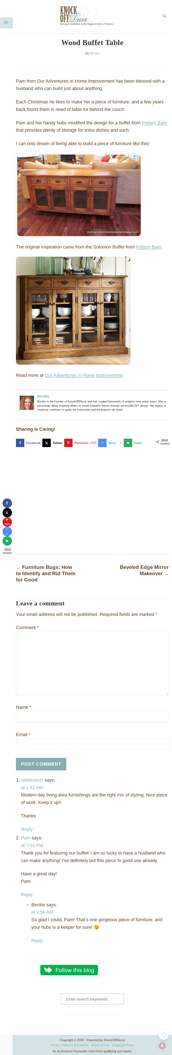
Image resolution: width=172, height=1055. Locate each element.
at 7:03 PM (32, 845)
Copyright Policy (123, 1045)
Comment (27, 627)
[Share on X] (7, 512)
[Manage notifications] (162, 1045)
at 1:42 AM (32, 787)
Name (23, 707)
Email (23, 734)
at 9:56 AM (42, 912)
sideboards (32, 780)
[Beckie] (27, 402)
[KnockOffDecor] (89, 16)
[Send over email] (7, 541)
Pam (25, 837)
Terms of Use (100, 1045)
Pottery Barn (154, 122)
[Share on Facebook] (7, 503)
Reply (27, 829)
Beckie (94, 53)
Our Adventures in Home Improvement (83, 375)
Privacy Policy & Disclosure (69, 1045)
